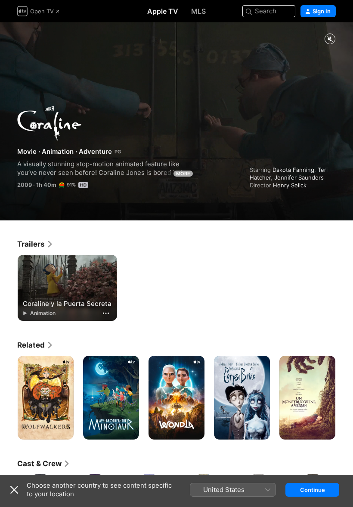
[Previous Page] (9, 398)
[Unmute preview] (330, 39)
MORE (183, 174)
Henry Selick (290, 185)
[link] (35, 244)
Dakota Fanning (293, 169)
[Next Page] (344, 398)
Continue (312, 489)
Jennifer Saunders (299, 177)
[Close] (14, 490)
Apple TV (162, 11)
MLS (198, 11)
